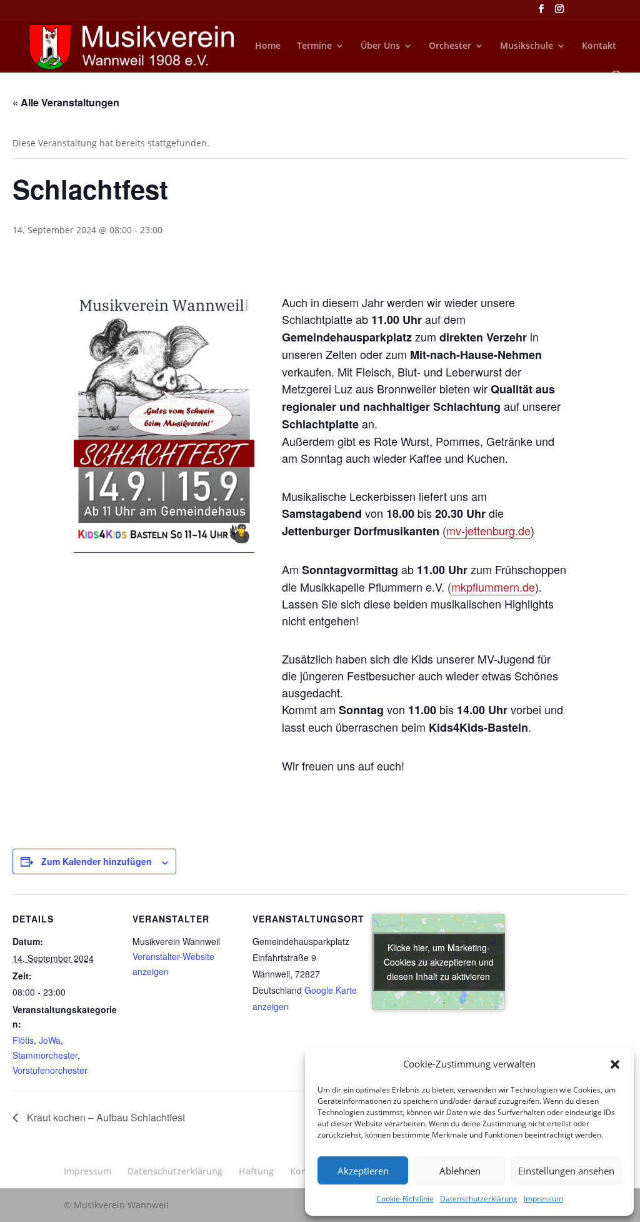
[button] (615, 1064)
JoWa (50, 1040)
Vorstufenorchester (50, 1070)
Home (268, 46)
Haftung (256, 1171)
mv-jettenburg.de (488, 530)
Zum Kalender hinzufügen (96, 861)
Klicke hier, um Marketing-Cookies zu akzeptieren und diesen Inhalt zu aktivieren (439, 961)
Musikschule (526, 46)
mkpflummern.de (493, 586)
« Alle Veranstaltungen (65, 102)
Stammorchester (45, 1055)
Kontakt (599, 46)
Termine (314, 46)
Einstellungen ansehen (566, 1170)
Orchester (450, 46)
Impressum (543, 1198)
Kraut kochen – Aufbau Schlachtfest (104, 1117)
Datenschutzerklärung (479, 1198)
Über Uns (380, 46)
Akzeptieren (363, 1170)
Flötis (23, 1040)
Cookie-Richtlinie (405, 1198)
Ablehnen (460, 1170)
